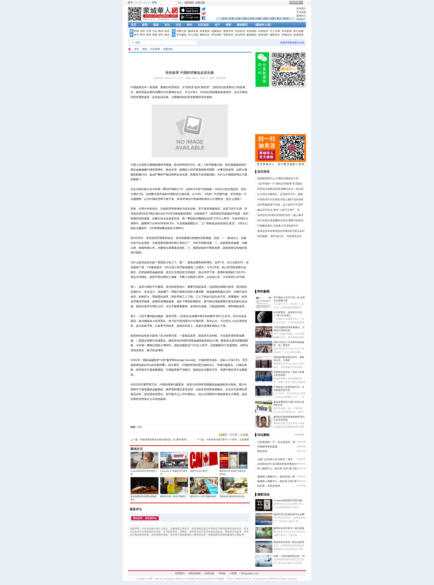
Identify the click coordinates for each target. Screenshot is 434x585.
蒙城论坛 (301, 15)
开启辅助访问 (305, 2)
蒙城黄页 (242, 24)
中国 (139, 427)
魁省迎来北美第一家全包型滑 (288, 542)
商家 (228, 24)
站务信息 (209, 573)
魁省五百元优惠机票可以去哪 (288, 514)
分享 (235, 434)
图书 (142, 34)
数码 (160, 31)
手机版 (221, 573)
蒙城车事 (193, 31)
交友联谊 (240, 31)
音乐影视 (287, 31)
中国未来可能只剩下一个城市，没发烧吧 (227, 439)
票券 (148, 34)
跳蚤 (156, 24)
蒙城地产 (301, 19)
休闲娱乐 (263, 31)
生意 (238, 18)
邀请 (224, 434)
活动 (252, 18)
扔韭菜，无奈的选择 (268, 485)
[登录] (179, 2)
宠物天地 (228, 31)
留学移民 (216, 34)
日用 (148, 31)
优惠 (258, 18)
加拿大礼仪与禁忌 (199, 471)
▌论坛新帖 (262, 434)
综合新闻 (155, 49)
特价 (189, 24)
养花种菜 (301, 485)
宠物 (154, 34)
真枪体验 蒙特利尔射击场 (232, 496)
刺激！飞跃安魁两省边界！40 (289, 556)
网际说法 (205, 34)
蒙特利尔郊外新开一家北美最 (288, 528)
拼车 (160, 34)
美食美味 (205, 31)
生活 (178, 24)
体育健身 (251, 31)
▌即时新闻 (262, 291)
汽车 (154, 31)
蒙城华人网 (129, 49)
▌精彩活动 (262, 494)
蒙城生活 (137, 449)
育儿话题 (193, 34)
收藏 (245, 434)
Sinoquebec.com (250, 573)
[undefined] (204, 9)
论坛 (167, 24)
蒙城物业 (251, 34)
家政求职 (262, 451)
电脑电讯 (216, 31)
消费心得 (181, 31)
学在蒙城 (181, 34)
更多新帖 (299, 434)
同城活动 (287, 34)
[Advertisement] (255, 12)
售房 (231, 18)
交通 (272, 18)
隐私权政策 (195, 573)
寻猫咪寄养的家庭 (267, 446)
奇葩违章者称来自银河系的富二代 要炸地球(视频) (166, 439)
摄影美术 (275, 34)
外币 (136, 34)
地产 (217, 24)
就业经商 (240, 34)
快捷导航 (295, 2)
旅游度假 (298, 34)
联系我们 (301, 8)
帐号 (130, 2)
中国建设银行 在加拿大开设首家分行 (278, 225)
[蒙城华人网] (153, 19)
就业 (245, 18)
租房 (224, 18)
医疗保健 (298, 31)
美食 (265, 18)
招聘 (136, 31)
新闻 (144, 24)
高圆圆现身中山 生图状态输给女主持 (278, 178)
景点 (279, 18)
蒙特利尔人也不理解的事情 (203, 496)
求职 (142, 31)
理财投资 (228, 34)
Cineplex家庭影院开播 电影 (287, 500)
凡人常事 (275, 31)
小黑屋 (233, 573)
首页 (133, 24)
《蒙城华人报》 (263, 24)
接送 (285, 18)
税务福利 (263, 34)
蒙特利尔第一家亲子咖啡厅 (173, 496)
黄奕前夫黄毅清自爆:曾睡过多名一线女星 (280, 188)
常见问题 (301, 12)
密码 (154, 2)
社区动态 (203, 24)
